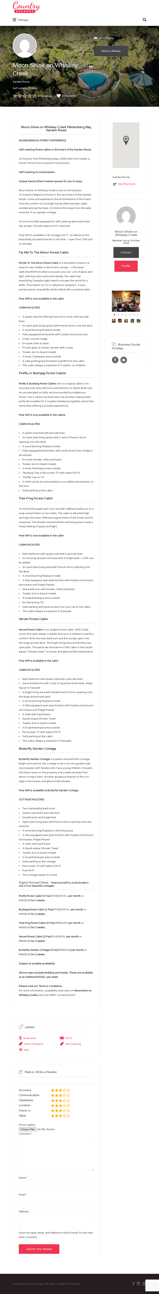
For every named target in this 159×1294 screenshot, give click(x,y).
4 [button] (126, 315)
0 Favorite (69, 96)
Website (24, 1211)
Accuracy (25, 1090)
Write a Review (111, 51)
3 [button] (122, 315)
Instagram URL (123, 360)
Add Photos (105, 38)
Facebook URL (115, 360)
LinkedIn (144, 1283)
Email (23, 1194)
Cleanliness (26, 1100)
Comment (25, 1133)
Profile (126, 266)
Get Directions (126, 184)
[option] (126, 301)
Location (24, 1105)
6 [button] (134, 315)
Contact (126, 252)
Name (23, 1177)
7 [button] (138, 315)
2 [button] (118, 315)
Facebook (133, 1283)
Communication (29, 1095)
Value (22, 1115)
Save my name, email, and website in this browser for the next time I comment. (56, 1235)
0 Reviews (45, 96)
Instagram (138, 1283)
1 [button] (114, 315)
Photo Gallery (27, 1124)
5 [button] (130, 315)
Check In (24, 1110)
